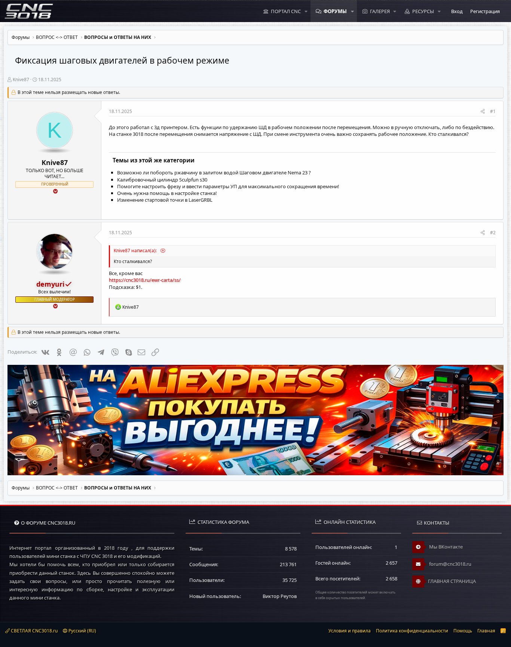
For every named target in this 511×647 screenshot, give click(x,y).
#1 (493, 111)
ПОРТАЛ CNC (286, 11)
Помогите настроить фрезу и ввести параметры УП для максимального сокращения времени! (228, 186)
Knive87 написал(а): (136, 250)
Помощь (462, 631)
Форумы (335, 11)
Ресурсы (423, 11)
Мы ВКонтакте (445, 546)
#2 (493, 232)
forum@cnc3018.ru (449, 564)
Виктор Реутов (280, 596)
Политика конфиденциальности (412, 631)
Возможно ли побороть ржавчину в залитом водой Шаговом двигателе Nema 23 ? (214, 172)
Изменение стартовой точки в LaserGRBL (164, 199)
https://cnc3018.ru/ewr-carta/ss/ (145, 280)
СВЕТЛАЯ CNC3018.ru (34, 631)
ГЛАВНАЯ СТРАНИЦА (452, 581)
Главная (486, 631)
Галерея (380, 11)
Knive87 (21, 79)
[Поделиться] (482, 111)
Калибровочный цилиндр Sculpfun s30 (162, 179)
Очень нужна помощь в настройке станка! (167, 193)
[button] (306, 11)
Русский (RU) (81, 631)
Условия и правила (349, 631)
